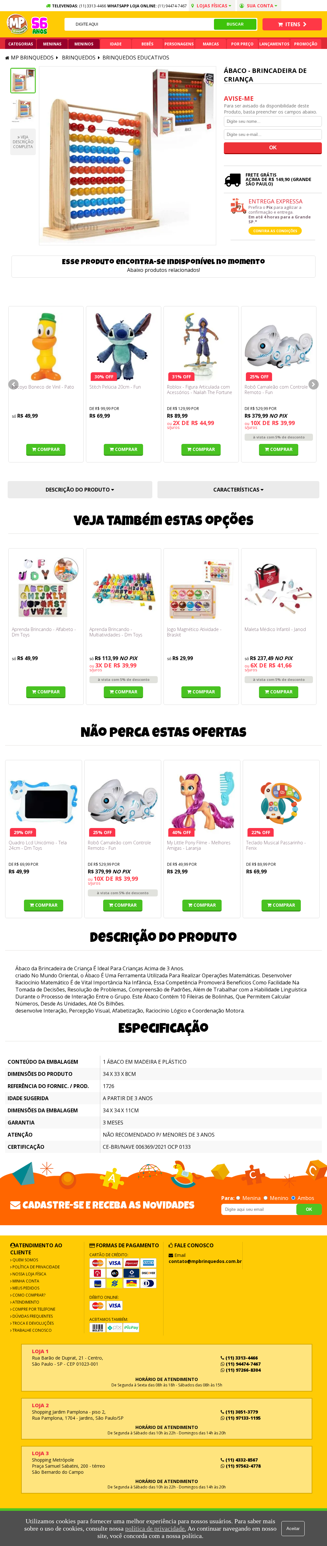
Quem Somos (24, 1260)
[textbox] (139, 24)
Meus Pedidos (25, 1288)
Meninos (83, 44)
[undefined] (127, 156)
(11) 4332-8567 (241, 1460)
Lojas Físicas (212, 6)
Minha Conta (25, 1281)
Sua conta (260, 6)
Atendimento (25, 1302)
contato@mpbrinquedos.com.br (205, 1261)
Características (237, 489)
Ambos (305, 1198)
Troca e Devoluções (32, 1323)
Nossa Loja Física (28, 1274)
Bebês (147, 44)
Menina (251, 1198)
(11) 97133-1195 (242, 1418)
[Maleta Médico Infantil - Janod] (279, 589)
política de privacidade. (155, 1528)
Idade (116, 44)
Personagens (179, 44)
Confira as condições (275, 230)
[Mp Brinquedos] (17, 24)
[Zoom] (23, 80)
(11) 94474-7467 (172, 6)
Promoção (305, 44)
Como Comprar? (28, 1295)
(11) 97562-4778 (242, 1466)
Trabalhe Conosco (31, 1330)
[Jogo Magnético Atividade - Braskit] (201, 589)
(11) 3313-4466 (241, 1358)
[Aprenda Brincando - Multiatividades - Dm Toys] (123, 589)
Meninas (52, 44)
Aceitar (293, 1528)
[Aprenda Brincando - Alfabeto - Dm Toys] (46, 589)
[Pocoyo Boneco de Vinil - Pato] (46, 347)
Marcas (211, 44)
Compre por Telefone (33, 1309)
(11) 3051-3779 (241, 1412)
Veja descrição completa (23, 141)
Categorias (20, 44)
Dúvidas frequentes (32, 1316)
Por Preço (242, 44)
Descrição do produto (78, 489)
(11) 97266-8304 (242, 1370)
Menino (279, 1198)
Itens (292, 24)
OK (309, 1209)
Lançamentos (274, 44)
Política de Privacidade (35, 1267)
